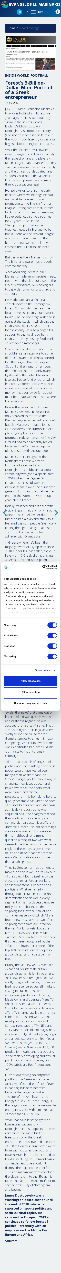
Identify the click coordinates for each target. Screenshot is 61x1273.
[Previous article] (56, 514)
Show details (42, 670)
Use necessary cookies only (30, 703)
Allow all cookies (30, 680)
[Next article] (5, 514)
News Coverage (29, 28)
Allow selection (31, 692)
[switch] (52, 635)
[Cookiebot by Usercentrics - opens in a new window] (43, 567)
